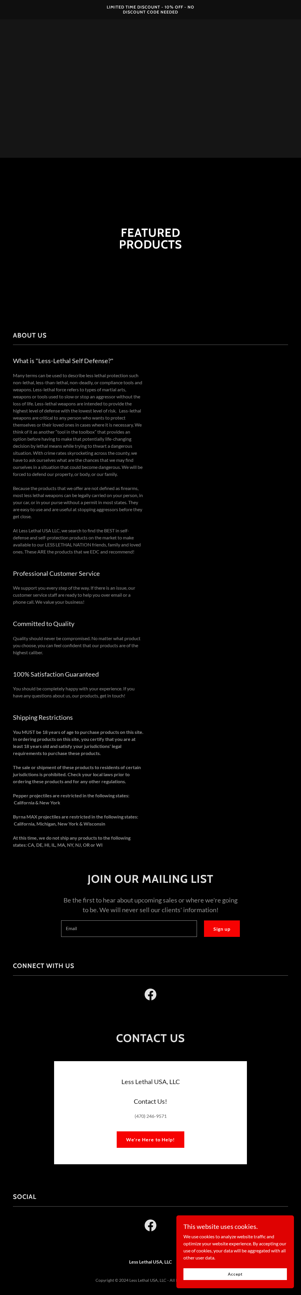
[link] (150, 11)
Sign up (221, 929)
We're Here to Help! (150, 1139)
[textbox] (129, 928)
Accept (235, 1273)
